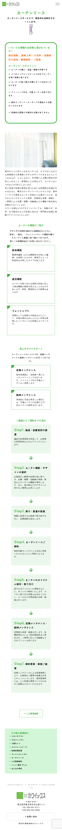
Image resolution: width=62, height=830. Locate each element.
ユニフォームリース (19, 747)
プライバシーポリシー (15, 785)
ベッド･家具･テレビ (19, 765)
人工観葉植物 (32, 713)
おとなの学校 (17, 768)
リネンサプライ (18, 736)
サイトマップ (32, 785)
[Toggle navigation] (57, 4)
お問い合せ (32, 816)
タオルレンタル (18, 739)
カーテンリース (18, 757)
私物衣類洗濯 (17, 750)
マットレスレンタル (19, 754)
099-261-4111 (33, 807)
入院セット (16, 743)
